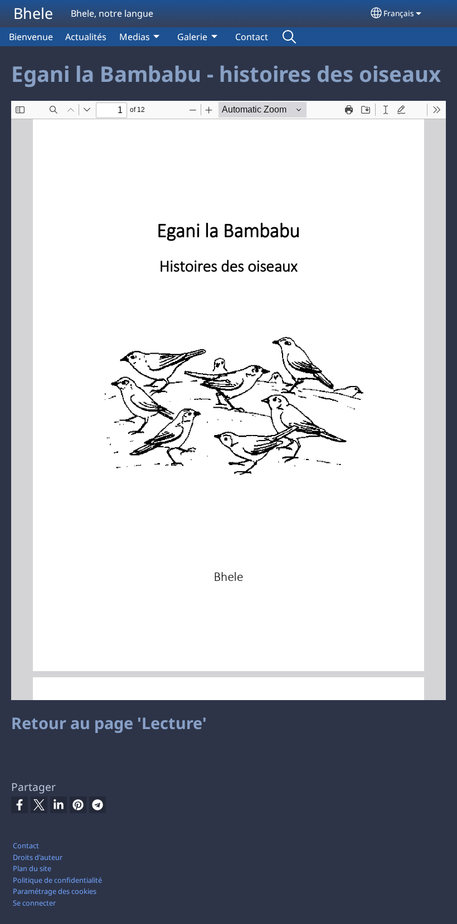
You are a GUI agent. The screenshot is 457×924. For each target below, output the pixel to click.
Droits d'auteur (37, 857)
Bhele (33, 13)
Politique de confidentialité (57, 880)
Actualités (85, 37)
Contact (251, 37)
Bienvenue (31, 37)
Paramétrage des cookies (54, 891)
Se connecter (34, 903)
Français (398, 13)
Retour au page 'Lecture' (109, 723)
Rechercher (289, 36)
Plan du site (32, 868)
